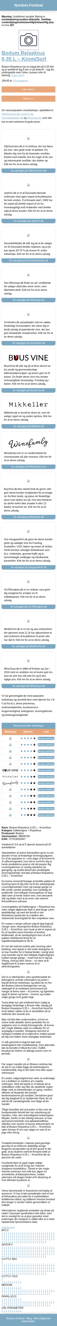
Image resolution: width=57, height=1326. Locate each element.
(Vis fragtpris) (20, 80)
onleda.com (8, 1227)
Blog (29, 1318)
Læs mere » (28, 89)
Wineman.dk (34, 118)
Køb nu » (28, 98)
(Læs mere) (17, 75)
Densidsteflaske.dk (12, 118)
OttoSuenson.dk (11, 114)
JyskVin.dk (27, 114)
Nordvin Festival (28, 5)
